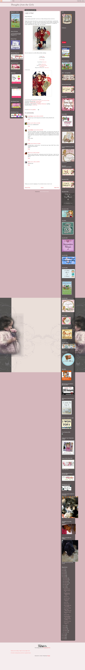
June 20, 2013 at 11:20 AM (35, 143)
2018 (64, 570)
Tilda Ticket (47, 67)
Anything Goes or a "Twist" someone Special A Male (40, 100)
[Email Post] (38, 109)
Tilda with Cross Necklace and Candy (67, 594)
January (65, 632)
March (65, 628)
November (66, 579)
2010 (64, 637)
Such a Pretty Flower (66, 623)
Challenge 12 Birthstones (41, 103)
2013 (64, 576)
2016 (64, 572)
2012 (64, 634)
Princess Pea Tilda (67, 621)
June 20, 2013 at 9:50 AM (38, 129)
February (66, 630)
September (66, 582)
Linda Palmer (30, 116)
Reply (29, 119)
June (65, 587)
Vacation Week (66, 614)
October (65, 581)
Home (42, 187)
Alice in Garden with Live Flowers (67, 606)
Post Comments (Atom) (44, 191)
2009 (64, 638)
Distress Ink (44, 61)
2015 (64, 573)
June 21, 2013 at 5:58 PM (35, 161)
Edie (29, 152)
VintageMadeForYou (46, 647)
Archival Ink (43, 64)
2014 (64, 575)
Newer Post (27, 187)
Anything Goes (39, 101)
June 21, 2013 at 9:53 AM (34, 152)
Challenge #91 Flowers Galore (35, 102)
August (65, 584)
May (65, 625)
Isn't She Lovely (67, 598)
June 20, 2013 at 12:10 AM (35, 123)
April (65, 627)
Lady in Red (66, 602)
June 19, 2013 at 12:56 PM (38, 116)
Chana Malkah (30, 129)
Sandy (29, 143)
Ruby (29, 161)
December (66, 578)
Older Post (56, 187)
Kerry (29, 123)
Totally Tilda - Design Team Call (67, 610)
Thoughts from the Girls (22, 4)
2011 (64, 635)
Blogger (48, 655)
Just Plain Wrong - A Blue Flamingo (67, 617)
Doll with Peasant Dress (43, 65)
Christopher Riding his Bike (67, 619)
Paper (43, 56)
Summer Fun (66, 596)
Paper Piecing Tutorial (66, 600)
